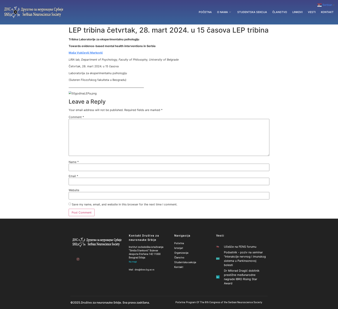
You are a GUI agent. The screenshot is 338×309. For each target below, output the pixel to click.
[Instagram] (77, 257)
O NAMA (222, 12)
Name (74, 161)
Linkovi (297, 12)
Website (74, 190)
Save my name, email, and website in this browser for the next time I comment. (124, 204)
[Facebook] (71, 257)
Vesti (312, 12)
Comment (76, 117)
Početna (205, 12)
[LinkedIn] (89, 257)
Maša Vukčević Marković (86, 52)
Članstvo (279, 12)
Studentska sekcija (252, 12)
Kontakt (327, 12)
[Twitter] (83, 257)
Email (73, 176)
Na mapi (133, 262)
